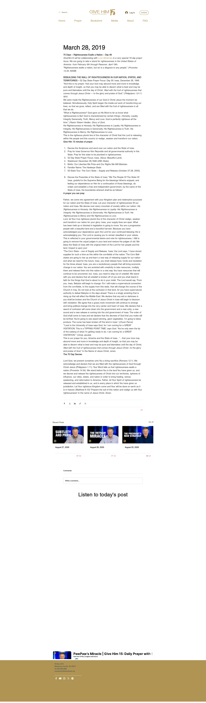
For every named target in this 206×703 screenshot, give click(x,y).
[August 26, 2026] (103, 434)
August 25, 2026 (132, 447)
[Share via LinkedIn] (75, 403)
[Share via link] (80, 403)
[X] (68, 678)
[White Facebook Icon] (56, 678)
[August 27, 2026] (68, 434)
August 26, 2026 (97, 447)
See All (151, 422)
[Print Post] (85, 403)
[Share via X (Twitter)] (70, 403)
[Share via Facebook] (64, 403)
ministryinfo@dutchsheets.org (65, 671)
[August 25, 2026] (137, 434)
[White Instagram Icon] (64, 678)
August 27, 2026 (62, 447)
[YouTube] (60, 678)
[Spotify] (72, 678)
